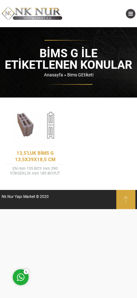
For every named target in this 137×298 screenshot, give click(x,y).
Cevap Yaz (60, 251)
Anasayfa (53, 75)
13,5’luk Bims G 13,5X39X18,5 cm (35, 156)
